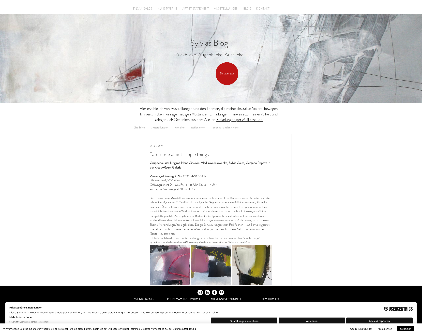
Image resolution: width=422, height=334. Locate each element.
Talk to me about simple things (179, 154)
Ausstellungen (159, 127)
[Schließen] (418, 328)
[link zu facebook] (214, 292)
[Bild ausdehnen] (170, 265)
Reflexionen (198, 127)
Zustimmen (405, 328)
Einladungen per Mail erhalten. (239, 119)
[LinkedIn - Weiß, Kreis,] (207, 292)
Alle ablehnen (385, 328)
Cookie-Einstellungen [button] (361, 328)
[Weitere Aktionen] (270, 146)
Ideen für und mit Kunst (225, 127)
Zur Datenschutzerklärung (182, 328)
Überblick (139, 127)
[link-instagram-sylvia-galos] (200, 292)
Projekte (180, 127)
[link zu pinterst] (221, 292)
